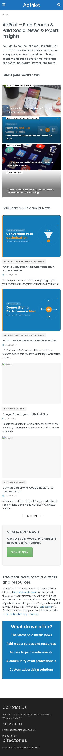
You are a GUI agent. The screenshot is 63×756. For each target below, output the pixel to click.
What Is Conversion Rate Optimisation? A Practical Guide (28, 268)
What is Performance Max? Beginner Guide (29, 340)
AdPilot (31, 5)
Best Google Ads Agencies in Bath (21, 747)
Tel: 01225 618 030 (12, 724)
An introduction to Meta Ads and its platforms (30, 110)
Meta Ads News (14, 145)
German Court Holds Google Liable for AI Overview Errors (27, 489)
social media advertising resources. (21, 613)
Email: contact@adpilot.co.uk (18, 730)
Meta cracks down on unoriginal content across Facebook (29, 164)
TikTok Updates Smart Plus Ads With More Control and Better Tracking (30, 191)
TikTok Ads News (15, 172)
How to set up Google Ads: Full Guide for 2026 (29, 137)
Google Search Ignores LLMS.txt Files (25, 414)
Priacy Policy (9, 735)
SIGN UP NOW (19, 552)
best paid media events (25, 592)
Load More (31, 516)
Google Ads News (14, 408)
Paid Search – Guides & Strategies (23, 118)
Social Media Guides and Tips (20, 86)
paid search (46, 606)
